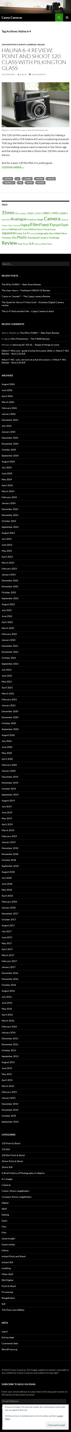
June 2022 (7, 616)
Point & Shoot (9, 1286)
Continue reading (13, 166)
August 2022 (8, 604)
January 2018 (9, 907)
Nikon (64, 233)
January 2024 (9, 503)
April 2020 (7, 758)
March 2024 (8, 491)
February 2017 (9, 961)
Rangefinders (8, 1298)
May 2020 (7, 753)
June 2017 (7, 937)
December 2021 (10, 645)
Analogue (19, 219)
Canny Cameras (12, 17)
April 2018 (7, 895)
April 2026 (7, 396)
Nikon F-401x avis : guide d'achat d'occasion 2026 (27, 350)
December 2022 (10, 580)
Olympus (6, 237)
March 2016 (8, 1020)
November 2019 (10, 782)
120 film (8, 179)
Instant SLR (7, 1262)
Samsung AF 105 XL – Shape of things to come (35, 344)
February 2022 (9, 634)
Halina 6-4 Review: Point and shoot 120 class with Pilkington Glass (34, 59)
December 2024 (10, 437)
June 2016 (7, 1002)
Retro (30, 183)
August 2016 (8, 990)
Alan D (23, 74)
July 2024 (7, 467)
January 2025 (9, 431)
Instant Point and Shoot (14, 1256)
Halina (41, 44)
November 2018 (10, 854)
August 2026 (8, 384)
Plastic (22, 237)
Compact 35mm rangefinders (17, 1196)
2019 (8, 220)
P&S (20, 183)
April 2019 (7, 824)
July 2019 (7, 806)
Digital (25, 225)
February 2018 (9, 901)
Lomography (42, 233)
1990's (55, 213)
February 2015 (9, 1092)
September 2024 (10, 455)
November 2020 (10, 717)
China (10, 225)
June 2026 (7, 390)
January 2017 (9, 967)
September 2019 (10, 794)
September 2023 (10, 527)
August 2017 (8, 925)
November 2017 (10, 913)
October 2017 (9, 919)
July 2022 (7, 610)
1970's (38, 213)
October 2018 (9, 860)
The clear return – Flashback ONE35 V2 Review (26, 290)
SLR (31, 243)
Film (34, 224)
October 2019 (9, 788)
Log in (5, 1331)
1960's (30, 213)
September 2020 (10, 729)
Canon (4, 225)
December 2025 (10, 419)
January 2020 (9, 770)
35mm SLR (7, 1167)
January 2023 (9, 574)
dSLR (4, 1208)
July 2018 (7, 877)
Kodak (19, 233)
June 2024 (7, 473)
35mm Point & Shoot (12, 1161)
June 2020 (7, 747)
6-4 (18, 179)
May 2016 (7, 1008)
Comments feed (10, 1343)
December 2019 (10, 776)
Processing (7, 1292)
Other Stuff (7, 1274)
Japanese (9, 233)
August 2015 (8, 1062)
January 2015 (9, 1097)
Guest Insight (8, 1238)
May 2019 (7, 818)
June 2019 (7, 812)
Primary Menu (67, 17)
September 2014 (10, 1121)
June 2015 (7, 1068)
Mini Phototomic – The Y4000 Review (30, 338)
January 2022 (9, 640)
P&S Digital (7, 1280)
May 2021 (7, 681)
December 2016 (10, 973)
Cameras (31, 44)
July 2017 (7, 931)
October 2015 (9, 1050)
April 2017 (7, 949)
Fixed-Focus (49, 224)
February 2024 (9, 497)
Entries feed (8, 1337)
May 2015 (7, 1074)
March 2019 (8, 830)
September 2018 (10, 866)
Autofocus (32, 219)
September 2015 (10, 1056)
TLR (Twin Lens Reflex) (13, 1309)
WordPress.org (9, 1349)
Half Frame (22, 229)
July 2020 (7, 741)
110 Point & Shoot (11, 1143)
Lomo (32, 233)
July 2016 (7, 996)
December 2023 (10, 509)
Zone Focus (46, 244)
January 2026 (9, 414)
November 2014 (10, 1109)
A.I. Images (7, 1179)
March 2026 (8, 402)
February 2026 (9, 408)
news (57, 233)
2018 (4, 220)
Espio (4, 1220)
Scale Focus (23, 244)
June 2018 (7, 883)
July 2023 (7, 538)
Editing (5, 1214)
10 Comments (39, 74)
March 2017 (8, 955)
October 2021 (9, 657)
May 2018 (7, 889)
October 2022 (9, 592)
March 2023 (8, 562)
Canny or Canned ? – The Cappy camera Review (26, 296)
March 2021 (8, 693)
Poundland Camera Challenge (43, 237)
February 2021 (9, 699)
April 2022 (7, 622)
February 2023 (9, 568)
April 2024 (7, 485)
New (51, 233)
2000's (64, 213)
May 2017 (7, 943)
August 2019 (8, 800)
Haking (39, 179)
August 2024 (8, 461)
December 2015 (10, 1038)
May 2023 (7, 550)
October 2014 (9, 1115)
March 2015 (8, 1086)
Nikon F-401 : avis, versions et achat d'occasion (26, 359)
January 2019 (9, 842)
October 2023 (9, 521)
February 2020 (9, 764)
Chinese (16, 225)
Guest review (8, 1244)
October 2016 (9, 984)
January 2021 (9, 705)
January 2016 (9, 1032)
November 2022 (10, 586)
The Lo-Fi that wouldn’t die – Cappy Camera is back (28, 311)
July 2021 (7, 669)
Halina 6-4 (9, 183)
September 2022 (10, 598)
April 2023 (7, 556)
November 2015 (10, 1044)
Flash (64, 225)
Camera (27, 179)
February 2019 (9, 836)
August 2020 (8, 735)
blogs (40, 219)
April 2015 (7, 1080)
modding (6, 1268)
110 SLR (6, 1149)
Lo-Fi (26, 233)
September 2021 (10, 663)
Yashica (37, 244)
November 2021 (10, 651)
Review (40, 183)
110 (17, 213)
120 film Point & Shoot (14, 44)
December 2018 (10, 848)
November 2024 (10, 443)
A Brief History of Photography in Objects (23, 1173)
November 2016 (10, 979)
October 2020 (9, 723)
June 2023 (7, 544)
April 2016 (7, 1014)
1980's (46, 213)
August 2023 (8, 532)
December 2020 (10, 711)
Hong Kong (49, 229)
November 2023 (10, 515)
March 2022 (8, 628)
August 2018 (8, 871)
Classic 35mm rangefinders (15, 1190)
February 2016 (9, 1026)
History (39, 229)
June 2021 (7, 675)
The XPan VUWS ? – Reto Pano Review (21, 284)
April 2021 (7, 687)
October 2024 (9, 449)
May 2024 (7, 479)
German (5, 229)
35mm (8, 212)
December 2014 (10, 1103)
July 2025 (7, 425)
